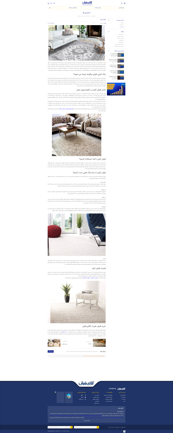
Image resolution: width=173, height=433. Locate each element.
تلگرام (82, 395)
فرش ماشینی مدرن (119, 44)
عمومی (83, 16)
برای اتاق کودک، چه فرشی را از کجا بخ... (113, 54)
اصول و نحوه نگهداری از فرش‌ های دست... (113, 77)
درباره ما (123, 399)
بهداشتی (121, 25)
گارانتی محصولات (108, 399)
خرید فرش (121, 34)
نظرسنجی (97, 401)
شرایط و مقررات (109, 397)
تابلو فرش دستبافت (73, 7)
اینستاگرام (81, 399)
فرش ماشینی (121, 7)
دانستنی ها (88, 16)
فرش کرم (79, 16)
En (54, 3)
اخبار (124, 401)
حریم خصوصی (96, 397)
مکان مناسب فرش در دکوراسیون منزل (113, 71)
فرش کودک (121, 42)
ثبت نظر (50, 351)
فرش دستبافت (98, 7)
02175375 (112, 389)
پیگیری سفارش (96, 399)
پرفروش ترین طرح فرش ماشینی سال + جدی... (113, 60)
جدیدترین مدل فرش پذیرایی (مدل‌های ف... (113, 66)
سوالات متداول (109, 401)
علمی (122, 23)
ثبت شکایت (96, 403)
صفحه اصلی (93, 16)
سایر (50, 7)
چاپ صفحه (102, 23)
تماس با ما (123, 397)
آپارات (82, 397)
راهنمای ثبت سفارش (108, 395)
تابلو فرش (121, 40)
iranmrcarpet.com (51, 431)
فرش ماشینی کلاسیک (118, 46)
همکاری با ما (122, 395)
